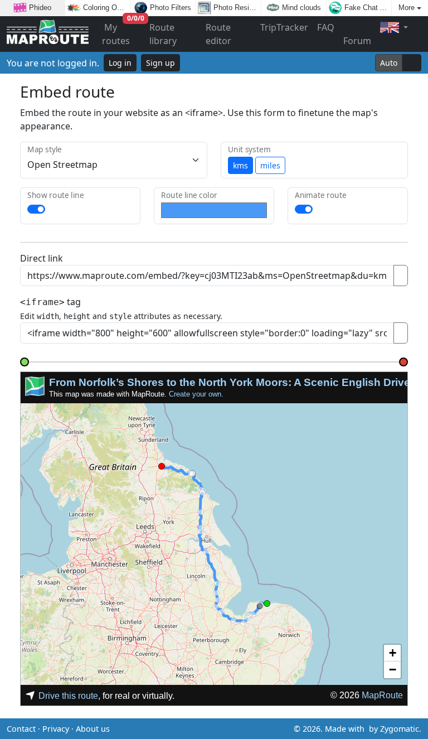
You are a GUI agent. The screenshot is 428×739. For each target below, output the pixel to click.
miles (270, 165)
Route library (163, 34)
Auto (388, 62)
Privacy (55, 728)
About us (93, 728)
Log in (120, 62)
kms (240, 165)
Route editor (218, 34)
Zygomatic (399, 728)
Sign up (160, 62)
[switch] (36, 209)
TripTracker (284, 27)
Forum (357, 41)
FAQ (325, 27)
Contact (21, 728)
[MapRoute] (48, 34)
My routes (123, 31)
